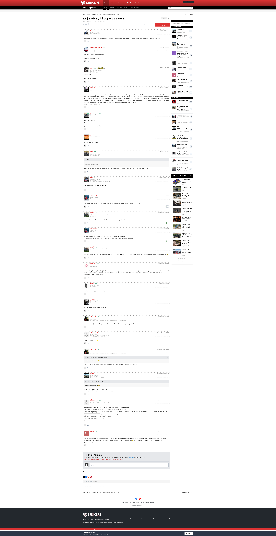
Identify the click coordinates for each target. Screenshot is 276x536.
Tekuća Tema (185, 7)
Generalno (102, 21)
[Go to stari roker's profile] (86, 318)
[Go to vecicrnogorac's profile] (86, 115)
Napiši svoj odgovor (162, 25)
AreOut (91, 135)
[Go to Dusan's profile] (86, 153)
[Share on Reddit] (88, 477)
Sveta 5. (178, 69)
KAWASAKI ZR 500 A (95, 47)
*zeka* (91, 212)
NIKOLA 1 (179, 31)
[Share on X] (84, 477)
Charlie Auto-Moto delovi (183, 115)
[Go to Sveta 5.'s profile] (174, 69)
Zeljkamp (178, 122)
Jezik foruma (125, 502)
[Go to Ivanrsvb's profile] (174, 36)
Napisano (164, 30)
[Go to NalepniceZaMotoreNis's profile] (174, 137)
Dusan (91, 151)
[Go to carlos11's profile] (86, 433)
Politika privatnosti (134, 502)
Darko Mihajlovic (180, 47)
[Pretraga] (191, 8)
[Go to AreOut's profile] (86, 137)
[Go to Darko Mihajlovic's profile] (174, 44)
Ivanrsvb (178, 39)
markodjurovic (179, 92)
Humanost (113, 3)
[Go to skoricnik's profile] (174, 75)
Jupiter (91, 283)
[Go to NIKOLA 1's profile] (174, 31)
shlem (178, 86)
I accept (189, 533)
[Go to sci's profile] (86, 32)
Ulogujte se (178, 2)
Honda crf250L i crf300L (182, 91)
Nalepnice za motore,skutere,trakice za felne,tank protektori (182, 137)
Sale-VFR (92, 300)
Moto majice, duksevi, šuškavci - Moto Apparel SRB (182, 161)
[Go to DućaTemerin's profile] (86, 197)
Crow (178, 57)
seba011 (178, 101)
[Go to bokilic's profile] (174, 169)
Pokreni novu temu (147, 25)
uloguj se (131, 457)
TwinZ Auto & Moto (181, 121)
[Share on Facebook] (86, 477)
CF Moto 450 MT (181, 29)
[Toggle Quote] (85, 159)
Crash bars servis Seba (182, 100)
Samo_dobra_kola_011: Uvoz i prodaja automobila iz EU (182, 108)
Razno (126, 7)
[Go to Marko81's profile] (174, 80)
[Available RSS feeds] (191, 492)
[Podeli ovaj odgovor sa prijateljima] (169, 34)
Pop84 (91, 177)
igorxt (178, 131)
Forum (106, 3)
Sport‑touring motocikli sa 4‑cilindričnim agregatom (182, 44)
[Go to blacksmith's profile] (174, 153)
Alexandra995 (179, 116)
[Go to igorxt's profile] (174, 128)
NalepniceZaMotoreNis (181, 140)
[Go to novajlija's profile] (86, 89)
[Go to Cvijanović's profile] (86, 265)
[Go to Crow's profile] (174, 53)
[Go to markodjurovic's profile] (174, 92)
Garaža (137, 3)
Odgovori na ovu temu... (98, 465)
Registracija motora (181, 67)
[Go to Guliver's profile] (86, 375)
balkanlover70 (93, 333)
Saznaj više (182, 261)
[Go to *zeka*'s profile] (86, 214)
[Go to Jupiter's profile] (86, 285)
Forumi (106, 7)
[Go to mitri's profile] (86, 69)
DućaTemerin (93, 196)
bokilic (178, 170)
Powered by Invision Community (138, 505)
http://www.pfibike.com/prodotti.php (94, 54)
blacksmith (179, 154)
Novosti (112, 7)
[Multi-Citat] (85, 41)
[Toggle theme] (191, 176)
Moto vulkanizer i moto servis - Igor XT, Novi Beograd (182, 128)
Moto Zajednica (89, 7)
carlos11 (92, 431)
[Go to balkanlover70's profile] (86, 334)
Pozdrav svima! (180, 62)
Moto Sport (130, 3)
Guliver (91, 374)
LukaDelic (179, 63)
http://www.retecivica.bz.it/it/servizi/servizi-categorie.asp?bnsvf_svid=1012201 (105, 409)
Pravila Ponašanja (135, 7)
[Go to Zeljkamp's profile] (174, 122)
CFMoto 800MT (180, 85)
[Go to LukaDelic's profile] (174, 63)
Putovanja (121, 3)
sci (89, 21)
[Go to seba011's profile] (174, 101)
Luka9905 (179, 110)
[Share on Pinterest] (91, 477)
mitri (90, 68)
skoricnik (178, 75)
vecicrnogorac (93, 113)
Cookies (152, 502)
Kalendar (119, 7)
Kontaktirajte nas (145, 502)
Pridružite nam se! (189, 2)
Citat (88, 41)
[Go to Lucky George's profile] (174, 160)
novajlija (92, 87)
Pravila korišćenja (105, 534)
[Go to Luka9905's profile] (174, 107)
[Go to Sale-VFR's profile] (86, 302)
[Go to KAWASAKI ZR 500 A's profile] (86, 49)
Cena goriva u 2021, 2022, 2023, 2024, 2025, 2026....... (183, 37)
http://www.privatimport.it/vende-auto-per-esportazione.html (101, 415)
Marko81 (178, 82)
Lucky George (179, 163)
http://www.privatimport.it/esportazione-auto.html (98, 416)
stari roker (92, 316)
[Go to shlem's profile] (174, 86)
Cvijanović (92, 263)
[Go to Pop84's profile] (86, 179)
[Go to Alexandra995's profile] (174, 116)
